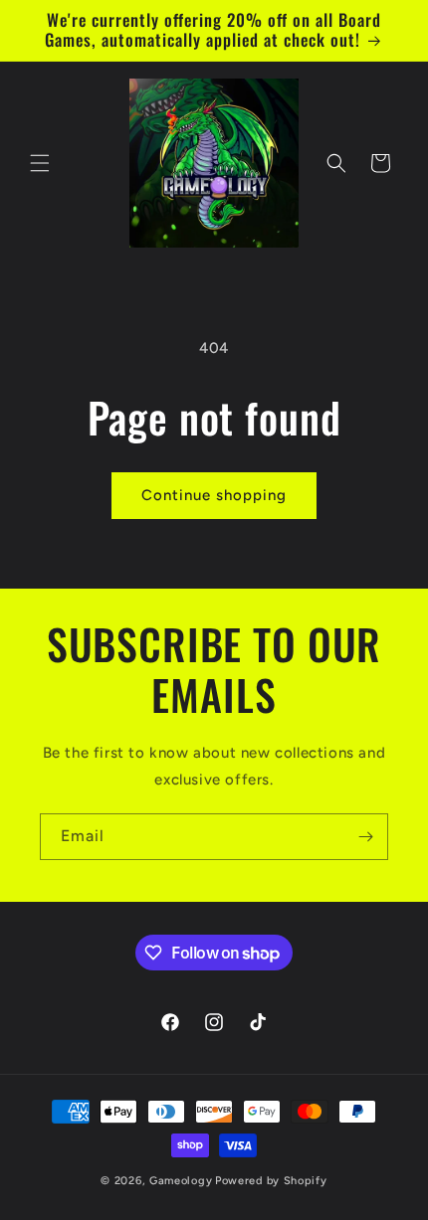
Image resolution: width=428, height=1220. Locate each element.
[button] (40, 163)
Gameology (180, 1180)
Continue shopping (214, 495)
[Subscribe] (365, 836)
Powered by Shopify (271, 1180)
